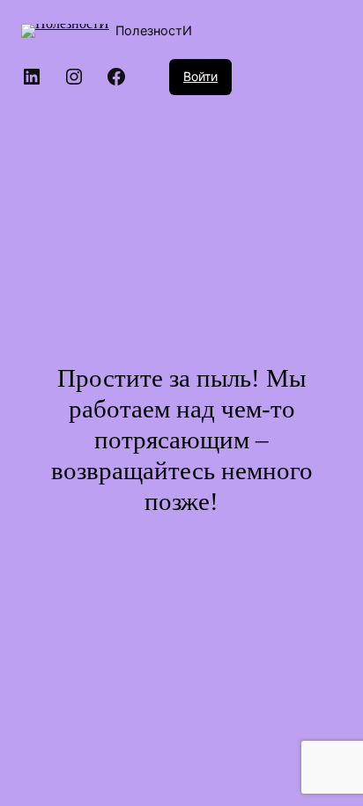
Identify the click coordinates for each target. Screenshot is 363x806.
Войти (200, 76)
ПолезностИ (153, 30)
